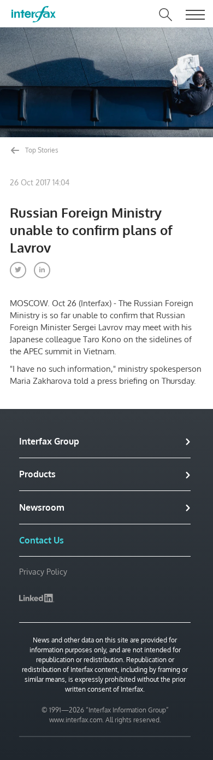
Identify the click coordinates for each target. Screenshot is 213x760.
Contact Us (41, 540)
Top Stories (40, 150)
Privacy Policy (43, 571)
